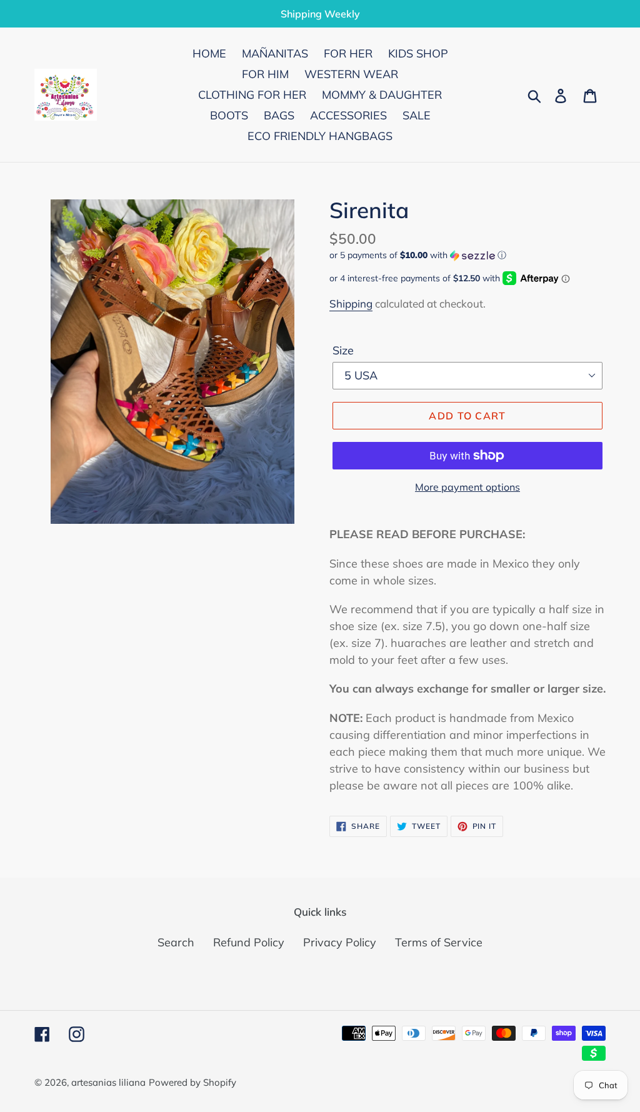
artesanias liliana (108, 1082)
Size (343, 350)
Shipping (350, 303)
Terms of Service (438, 942)
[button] (467, 255)
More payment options (467, 487)
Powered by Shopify (192, 1082)
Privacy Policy (339, 942)
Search (176, 942)
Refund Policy (248, 942)
